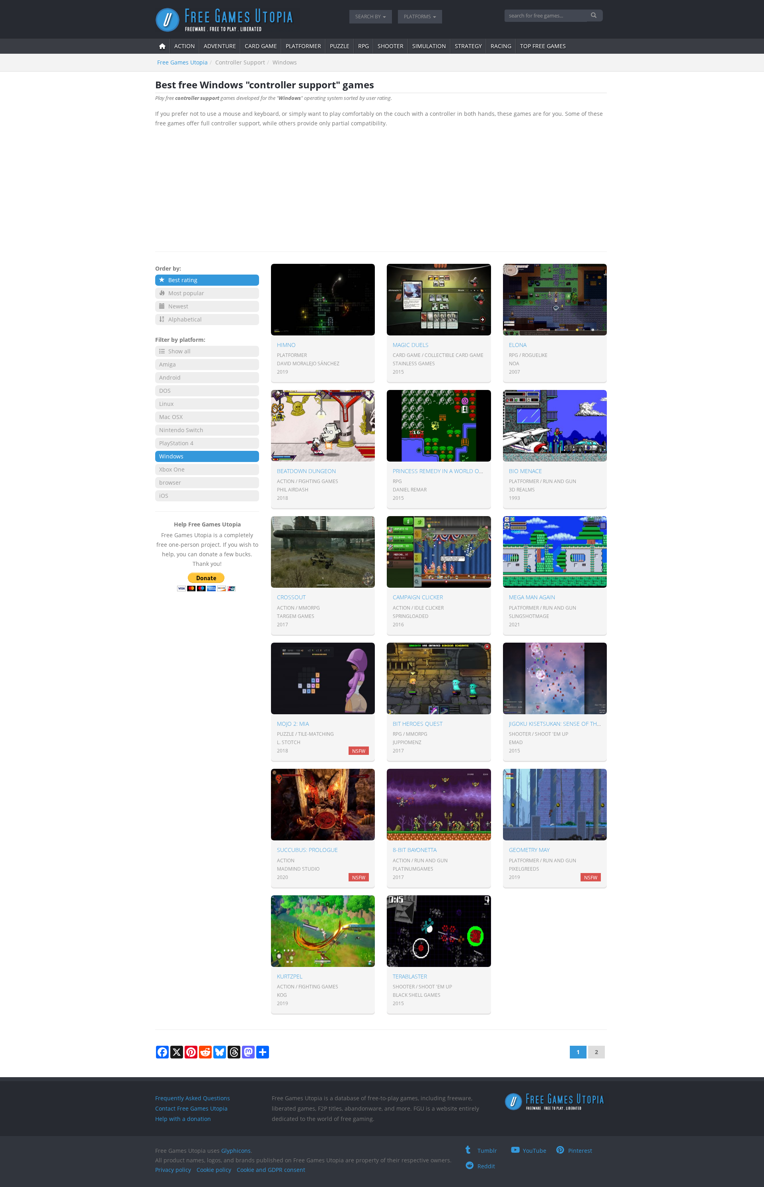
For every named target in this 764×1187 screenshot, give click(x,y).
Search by (368, 16)
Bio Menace (525, 471)
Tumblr (487, 1150)
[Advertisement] (381, 188)
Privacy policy (173, 1169)
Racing (501, 46)
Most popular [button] (185, 293)
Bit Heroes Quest (417, 723)
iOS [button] (163, 495)
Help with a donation (183, 1119)
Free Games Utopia (182, 62)
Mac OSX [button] (171, 417)
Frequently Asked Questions (192, 1098)
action (184, 46)
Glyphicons (236, 1150)
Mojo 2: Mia (293, 723)
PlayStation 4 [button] (176, 443)
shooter (390, 46)
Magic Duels (411, 345)
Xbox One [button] (172, 469)
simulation (429, 46)
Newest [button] (177, 306)
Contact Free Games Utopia (191, 1108)
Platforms (418, 16)
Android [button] (170, 377)
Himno (286, 345)
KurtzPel (289, 976)
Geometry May (529, 850)
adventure (220, 46)
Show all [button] (179, 351)
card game (261, 46)
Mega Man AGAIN (532, 597)
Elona (517, 345)
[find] (595, 15)
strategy (468, 46)
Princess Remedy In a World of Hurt (445, 471)
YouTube (534, 1150)
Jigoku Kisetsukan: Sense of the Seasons (567, 723)
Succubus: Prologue (307, 850)
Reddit (486, 1166)
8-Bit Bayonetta (415, 850)
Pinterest (580, 1150)
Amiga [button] (167, 364)
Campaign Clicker (418, 597)
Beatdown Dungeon (306, 471)
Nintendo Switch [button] (181, 430)
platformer (303, 46)
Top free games (543, 46)
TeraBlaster (410, 976)
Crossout (291, 597)
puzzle (339, 46)
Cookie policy (214, 1169)
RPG (363, 46)
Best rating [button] (182, 280)
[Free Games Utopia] (246, 20)
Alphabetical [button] (184, 319)
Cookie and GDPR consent (271, 1169)
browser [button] (170, 482)
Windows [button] (171, 456)
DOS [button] (165, 390)
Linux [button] (166, 403)
